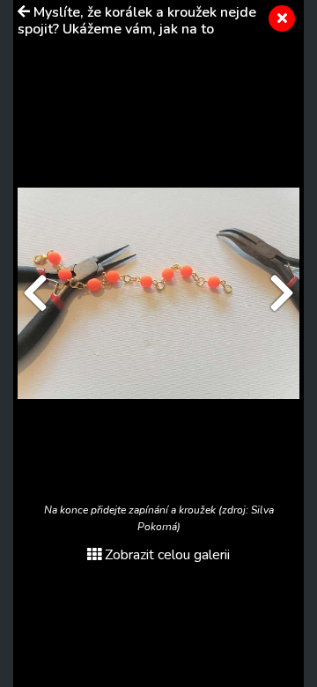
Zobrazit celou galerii (167, 555)
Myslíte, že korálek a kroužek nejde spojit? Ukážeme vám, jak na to (137, 21)
